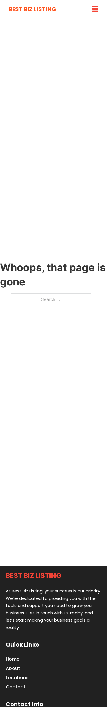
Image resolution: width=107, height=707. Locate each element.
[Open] (95, 9)
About (13, 668)
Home (12, 659)
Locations (17, 677)
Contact (15, 687)
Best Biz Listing (32, 9)
